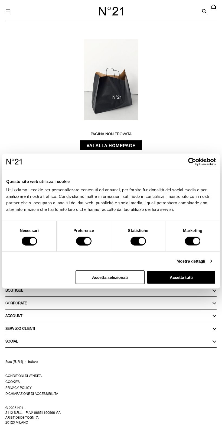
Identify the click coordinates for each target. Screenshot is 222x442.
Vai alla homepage (111, 145)
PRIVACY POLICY (18, 387)
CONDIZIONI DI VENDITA (23, 375)
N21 (20, 407)
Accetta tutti (181, 277)
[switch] (84, 241)
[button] (8, 11)
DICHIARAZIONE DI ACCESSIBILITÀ (31, 393)
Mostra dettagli (191, 261)
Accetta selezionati (110, 277)
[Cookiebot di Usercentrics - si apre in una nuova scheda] (192, 161)
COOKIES (12, 381)
